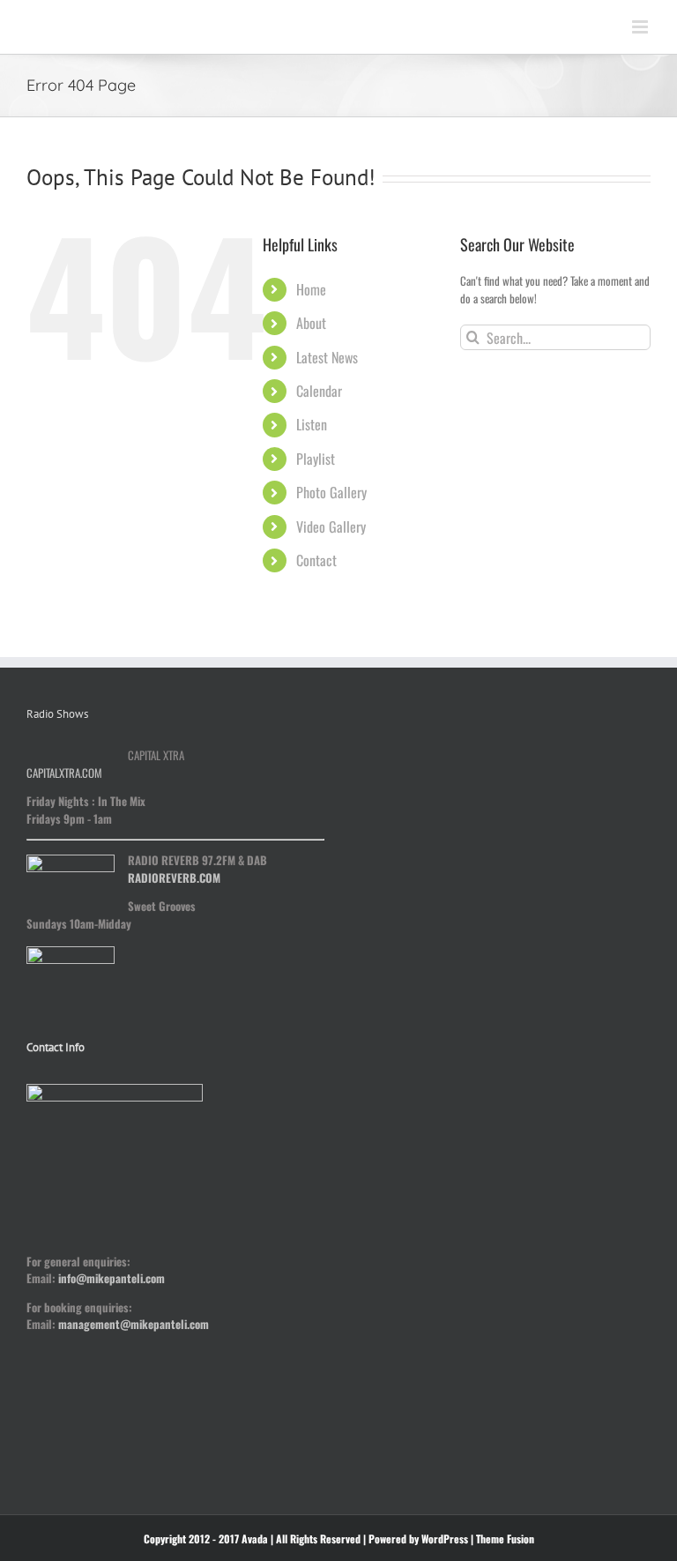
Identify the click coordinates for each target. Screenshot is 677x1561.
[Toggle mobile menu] (641, 27)
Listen (311, 424)
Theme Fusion (505, 1538)
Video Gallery (331, 526)
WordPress (444, 1538)
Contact (316, 560)
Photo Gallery (331, 492)
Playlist (315, 458)
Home (311, 289)
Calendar (319, 390)
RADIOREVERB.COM (174, 877)
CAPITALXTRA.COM (64, 772)
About (311, 322)
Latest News (327, 357)
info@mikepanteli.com (111, 1278)
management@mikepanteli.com (133, 1324)
